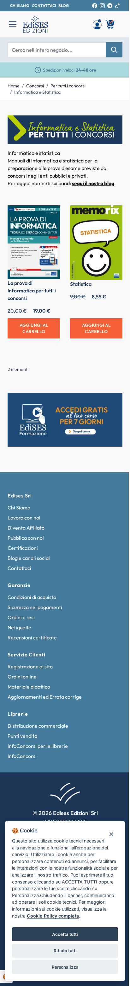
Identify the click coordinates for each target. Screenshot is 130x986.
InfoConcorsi (22, 756)
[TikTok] (117, 5)
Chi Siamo (19, 507)
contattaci (44, 5)
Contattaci (19, 568)
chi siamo (19, 5)
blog (63, 5)
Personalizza (65, 967)
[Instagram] (102, 5)
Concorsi (35, 86)
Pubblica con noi (26, 538)
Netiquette (19, 627)
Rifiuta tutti (65, 950)
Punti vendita (22, 736)
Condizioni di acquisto (32, 597)
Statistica (81, 284)
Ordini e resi (21, 617)
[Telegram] (109, 5)
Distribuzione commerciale (38, 726)
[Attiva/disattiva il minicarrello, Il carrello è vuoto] (110, 24)
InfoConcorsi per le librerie (38, 746)
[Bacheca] (97, 24)
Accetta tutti (65, 934)
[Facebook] (94, 5)
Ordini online (22, 676)
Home (14, 86)
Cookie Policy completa (53, 916)
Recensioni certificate (32, 637)
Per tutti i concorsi (68, 86)
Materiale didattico (29, 687)
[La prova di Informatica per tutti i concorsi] (34, 242)
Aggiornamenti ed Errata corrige (45, 697)
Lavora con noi (24, 517)
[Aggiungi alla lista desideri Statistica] (113, 214)
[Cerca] (114, 49)
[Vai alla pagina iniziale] (54, 24)
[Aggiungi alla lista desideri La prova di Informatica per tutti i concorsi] (50, 214)
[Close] (111, 833)
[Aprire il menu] (13, 24)
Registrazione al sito (30, 666)
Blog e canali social (29, 558)
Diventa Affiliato (26, 528)
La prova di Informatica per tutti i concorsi (32, 290)
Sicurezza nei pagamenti (35, 607)
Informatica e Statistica (37, 92)
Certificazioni (23, 548)
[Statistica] (96, 242)
